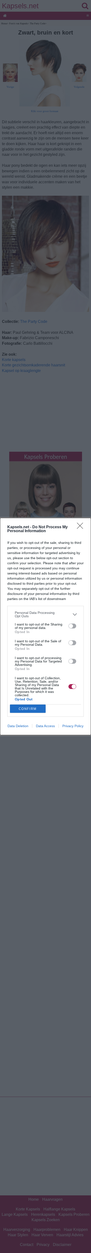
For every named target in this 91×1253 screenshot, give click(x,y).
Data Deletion (18, 726)
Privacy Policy (72, 726)
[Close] (81, 527)
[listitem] (45, 614)
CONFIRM (28, 709)
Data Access (45, 726)
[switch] (72, 626)
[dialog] (45, 626)
